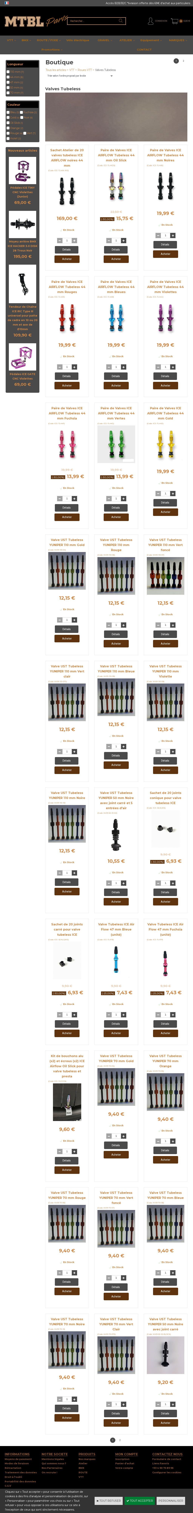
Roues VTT (85, 70)
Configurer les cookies (166, 1472)
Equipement (149, 40)
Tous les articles (56, 70)
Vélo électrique (77, 40)
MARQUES (176, 40)
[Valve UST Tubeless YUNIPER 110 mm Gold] (67, 588)
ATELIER (125, 40)
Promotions (50, 49)
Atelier (83, 1463)
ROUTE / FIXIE (47, 40)
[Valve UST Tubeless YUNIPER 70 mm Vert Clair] (116, 1373)
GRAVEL (104, 40)
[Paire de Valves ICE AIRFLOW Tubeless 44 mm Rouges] (67, 335)
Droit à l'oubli (13, 1477)
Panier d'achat (124, 1463)
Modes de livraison (17, 1463)
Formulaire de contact (166, 1459)
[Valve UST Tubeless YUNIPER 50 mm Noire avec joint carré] (165, 1373)
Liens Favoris (160, 1463)
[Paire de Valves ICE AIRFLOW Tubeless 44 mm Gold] (165, 462)
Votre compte (124, 1468)
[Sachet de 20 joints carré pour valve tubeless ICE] (67, 978)
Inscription (122, 1459)
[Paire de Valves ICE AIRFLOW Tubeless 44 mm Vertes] (116, 462)
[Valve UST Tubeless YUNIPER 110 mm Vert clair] (67, 720)
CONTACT (144, 49)
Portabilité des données (20, 1481)
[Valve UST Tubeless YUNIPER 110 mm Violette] (165, 720)
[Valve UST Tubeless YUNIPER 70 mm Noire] (67, 1368)
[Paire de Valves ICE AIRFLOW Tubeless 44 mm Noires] (165, 204)
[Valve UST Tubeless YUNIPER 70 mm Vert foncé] (116, 1246)
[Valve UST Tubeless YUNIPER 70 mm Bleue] (165, 1241)
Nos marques (87, 1459)
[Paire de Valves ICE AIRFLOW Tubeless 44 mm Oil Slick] (116, 204)
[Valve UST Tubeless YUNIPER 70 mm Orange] (165, 1110)
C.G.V (8, 1485)
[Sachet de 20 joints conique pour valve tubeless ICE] (165, 846)
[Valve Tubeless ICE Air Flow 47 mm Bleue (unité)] (116, 978)
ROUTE (83, 1472)
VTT (10, 40)
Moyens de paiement (18, 1459)
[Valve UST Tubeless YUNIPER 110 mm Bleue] (116, 715)
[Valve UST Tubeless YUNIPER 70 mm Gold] (116, 1105)
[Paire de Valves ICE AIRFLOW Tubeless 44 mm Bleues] (116, 335)
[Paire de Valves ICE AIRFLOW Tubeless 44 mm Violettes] (165, 335)
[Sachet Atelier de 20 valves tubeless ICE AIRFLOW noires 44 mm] (67, 209)
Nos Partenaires (52, 1468)
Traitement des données (21, 1472)
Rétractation (13, 1468)
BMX (25, 40)
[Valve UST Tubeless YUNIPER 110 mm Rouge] (116, 593)
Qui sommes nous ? (54, 1463)
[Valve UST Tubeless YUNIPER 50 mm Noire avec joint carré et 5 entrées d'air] (116, 852)
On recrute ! (49, 1472)
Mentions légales (53, 1459)
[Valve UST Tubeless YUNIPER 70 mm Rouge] (67, 1241)
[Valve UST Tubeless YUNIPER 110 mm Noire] (67, 841)
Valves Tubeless (105, 70)
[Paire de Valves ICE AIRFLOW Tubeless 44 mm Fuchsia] (67, 462)
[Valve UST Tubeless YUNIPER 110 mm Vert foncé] (165, 593)
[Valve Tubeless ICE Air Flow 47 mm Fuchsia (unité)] (165, 978)
